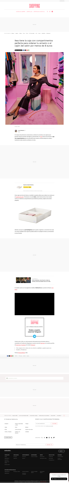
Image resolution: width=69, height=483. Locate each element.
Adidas (20, 33)
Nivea (39, 33)
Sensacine (24, 456)
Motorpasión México (42, 472)
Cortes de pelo (18, 429)
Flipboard (27, 50)
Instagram (49, 437)
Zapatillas (43, 33)
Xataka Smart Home (7, 462)
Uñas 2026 (59, 415)
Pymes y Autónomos (60, 459)
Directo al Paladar (34, 456)
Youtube (47, 437)
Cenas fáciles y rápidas (34, 415)
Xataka (6, 456)
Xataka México (7, 471)
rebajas (16, 33)
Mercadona (48, 33)
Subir (61, 451)
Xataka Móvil (7, 458)
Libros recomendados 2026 (23, 415)
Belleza (26, 427)
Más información (43, 481)
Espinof (23, 458)
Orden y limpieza (8, 431)
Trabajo (26, 423)
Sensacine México (25, 471)
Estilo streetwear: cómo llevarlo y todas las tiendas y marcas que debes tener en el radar (41, 281)
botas (6, 429)
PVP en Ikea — (27, 187)
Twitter (47, 11)
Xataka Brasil (7, 473)
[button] (21, 130)
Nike (27, 33)
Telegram (52, 11)
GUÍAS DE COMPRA (20, 11)
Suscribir (54, 423)
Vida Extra (15, 458)
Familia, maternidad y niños (19, 424)
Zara (24, 33)
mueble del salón (20, 197)
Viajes (6, 427)
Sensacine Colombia (24, 474)
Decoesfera (51, 458)
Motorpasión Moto (43, 458)
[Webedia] (62, 1)
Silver (16, 427)
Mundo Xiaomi (7, 464)
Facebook (49, 11)
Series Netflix (53, 415)
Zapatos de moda (29, 429)
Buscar (48, 444)
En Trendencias (35, 278)
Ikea (41, 136)
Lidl (36, 33)
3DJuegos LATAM (16, 471)
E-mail (28, 50)
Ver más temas (8, 437)
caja (28, 355)
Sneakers (6, 423)
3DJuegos (15, 456)
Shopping (34, 6)
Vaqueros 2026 (15, 415)
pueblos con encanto (17, 432)
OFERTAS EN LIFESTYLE (39, 11)
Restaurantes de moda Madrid (44, 415)
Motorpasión (42, 456)
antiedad (27, 431)
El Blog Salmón (60, 456)
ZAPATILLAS (29, 11)
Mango (13, 33)
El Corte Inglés (31, 33)
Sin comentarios (19, 50)
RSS (51, 437)
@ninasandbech (21, 352)
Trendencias (51, 456)
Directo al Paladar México (34, 472)
